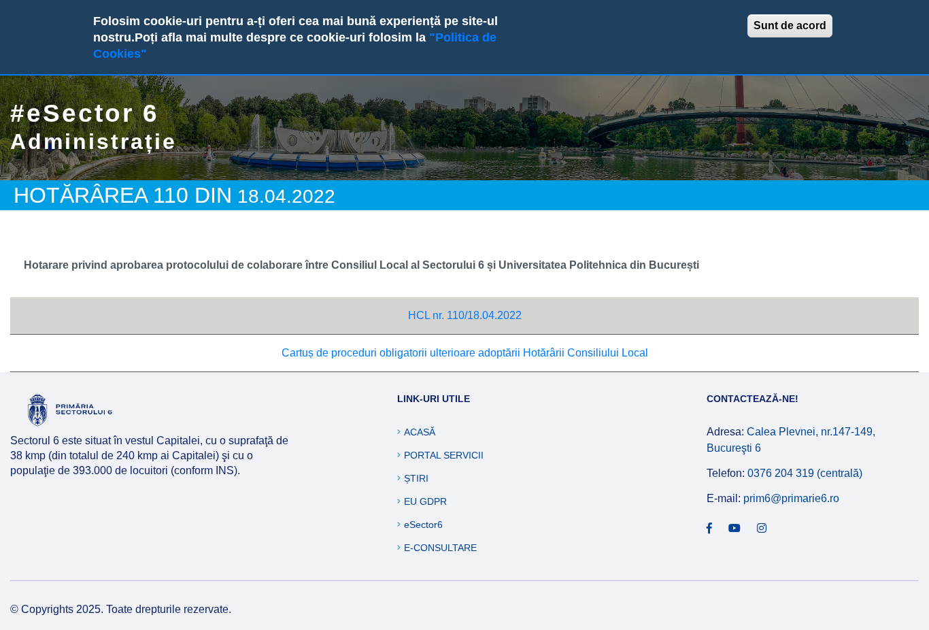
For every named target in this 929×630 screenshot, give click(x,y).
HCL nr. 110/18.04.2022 (465, 315)
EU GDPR (425, 501)
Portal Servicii (444, 455)
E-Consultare (440, 547)
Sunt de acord (790, 25)
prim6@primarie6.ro (791, 498)
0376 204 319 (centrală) (804, 473)
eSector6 (423, 524)
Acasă (419, 432)
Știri (416, 478)
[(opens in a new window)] (709, 528)
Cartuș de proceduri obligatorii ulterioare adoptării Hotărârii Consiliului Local (465, 353)
